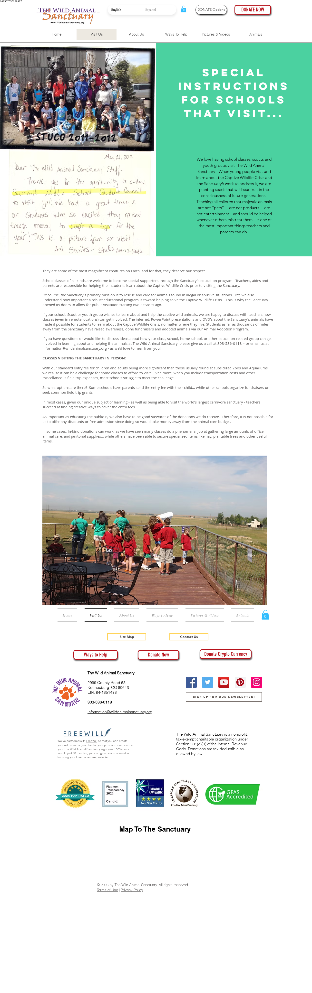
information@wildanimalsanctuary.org (74, 348)
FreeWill (91, 741)
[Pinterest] (240, 682)
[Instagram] (256, 682)
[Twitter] (207, 682)
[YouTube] (223, 682)
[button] (183, 9)
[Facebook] (191, 682)
